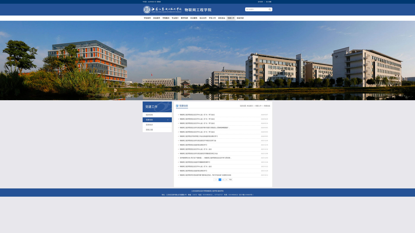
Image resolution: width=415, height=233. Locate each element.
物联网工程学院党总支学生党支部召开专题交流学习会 (198, 140)
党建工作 (230, 18)
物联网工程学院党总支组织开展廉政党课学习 (195, 162)
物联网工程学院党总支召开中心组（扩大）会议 (196, 149)
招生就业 (221, 18)
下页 (230, 179)
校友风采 (240, 18)
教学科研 (184, 18)
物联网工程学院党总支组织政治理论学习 (193, 145)
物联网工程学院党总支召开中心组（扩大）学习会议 (197, 115)
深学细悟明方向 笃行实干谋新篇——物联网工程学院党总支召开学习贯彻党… (206, 158)
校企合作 (203, 18)
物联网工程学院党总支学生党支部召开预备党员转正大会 (199, 153)
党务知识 (149, 125)
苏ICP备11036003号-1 (246, 195)
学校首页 (147, 18)
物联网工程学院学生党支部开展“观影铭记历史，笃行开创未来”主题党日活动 (205, 175)
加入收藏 (268, 2)
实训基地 (193, 18)
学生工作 (212, 18)
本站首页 (156, 18)
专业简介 (175, 18)
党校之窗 (149, 130)
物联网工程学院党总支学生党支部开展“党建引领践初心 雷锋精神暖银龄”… (205, 127)
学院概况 (165, 18)
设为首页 (260, 2)
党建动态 (149, 120)
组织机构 (149, 115)
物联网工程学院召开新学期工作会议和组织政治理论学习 (199, 136)
